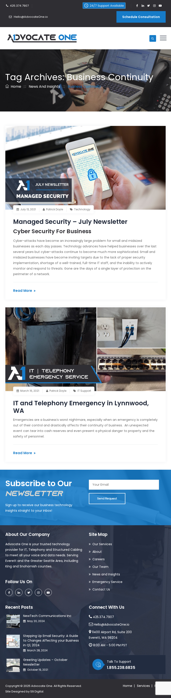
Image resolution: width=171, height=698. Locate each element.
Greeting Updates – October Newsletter (45, 662)
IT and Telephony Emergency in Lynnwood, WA (81, 407)
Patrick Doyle (54, 209)
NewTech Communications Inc (47, 616)
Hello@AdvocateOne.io (30, 17)
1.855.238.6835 (121, 667)
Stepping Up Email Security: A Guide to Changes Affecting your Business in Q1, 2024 (51, 640)
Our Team (100, 567)
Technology (82, 209)
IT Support (84, 391)
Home (15, 86)
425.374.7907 (19, 6)
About (97, 551)
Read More (22, 290)
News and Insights (106, 574)
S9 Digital (36, 691)
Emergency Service (107, 582)
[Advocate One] (42, 38)
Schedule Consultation (141, 17)
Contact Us (101, 589)
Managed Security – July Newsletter (70, 221)
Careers (98, 559)
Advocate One (41, 686)
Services (143, 686)
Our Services (102, 544)
